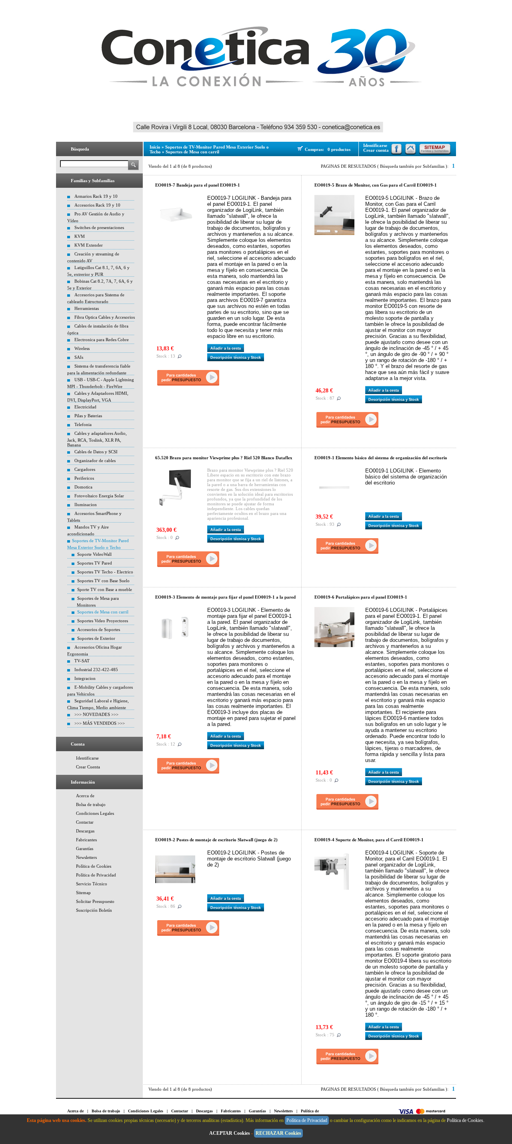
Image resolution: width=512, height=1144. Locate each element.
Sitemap (83, 892)
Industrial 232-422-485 (96, 669)
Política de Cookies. (466, 1120)
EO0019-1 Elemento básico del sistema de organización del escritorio (380, 457)
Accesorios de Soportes (98, 629)
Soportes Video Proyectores (102, 620)
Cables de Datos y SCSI (96, 451)
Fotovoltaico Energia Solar (99, 495)
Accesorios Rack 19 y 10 (97, 205)
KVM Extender (88, 245)
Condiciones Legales (95, 813)
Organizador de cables (95, 460)
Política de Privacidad (96, 875)
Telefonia (83, 424)
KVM (79, 236)
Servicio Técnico (91, 883)
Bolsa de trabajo (91, 804)
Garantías (84, 848)
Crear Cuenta (88, 766)
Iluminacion (85, 504)
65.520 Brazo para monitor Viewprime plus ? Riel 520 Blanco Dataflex (223, 457)
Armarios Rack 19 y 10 (96, 196)
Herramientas (86, 308)
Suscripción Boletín (94, 910)
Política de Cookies (93, 866)
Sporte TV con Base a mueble (104, 589)
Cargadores (84, 469)
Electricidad (85, 406)
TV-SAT (82, 660)
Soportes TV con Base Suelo (103, 580)
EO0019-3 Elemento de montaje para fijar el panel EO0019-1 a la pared (225, 597)
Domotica (83, 487)
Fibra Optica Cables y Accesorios (104, 317)
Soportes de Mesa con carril (102, 611)
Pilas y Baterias (88, 415)
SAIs (78, 357)
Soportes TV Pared (94, 563)
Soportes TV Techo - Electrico (105, 571)
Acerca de (85, 795)
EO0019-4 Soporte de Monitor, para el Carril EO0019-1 (369, 839)
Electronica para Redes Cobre (101, 339)
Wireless (82, 348)
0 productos (339, 149)
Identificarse (87, 758)
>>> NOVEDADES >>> (96, 714)
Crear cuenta (376, 150)
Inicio (155, 147)
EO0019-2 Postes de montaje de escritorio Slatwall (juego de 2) (216, 839)
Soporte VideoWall (94, 554)
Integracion (85, 678)
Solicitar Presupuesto (95, 901)
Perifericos (84, 478)
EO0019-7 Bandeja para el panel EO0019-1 (197, 185)
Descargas (85, 830)
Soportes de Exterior (96, 638)
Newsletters (86, 857)
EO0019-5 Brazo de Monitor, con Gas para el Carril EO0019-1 (375, 185)
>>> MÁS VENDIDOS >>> (99, 723)
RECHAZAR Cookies (278, 1133)
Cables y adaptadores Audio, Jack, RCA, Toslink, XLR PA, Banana (97, 439)
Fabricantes (86, 839)
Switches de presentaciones (99, 227)
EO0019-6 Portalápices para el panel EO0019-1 (360, 597)
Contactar (85, 822)
